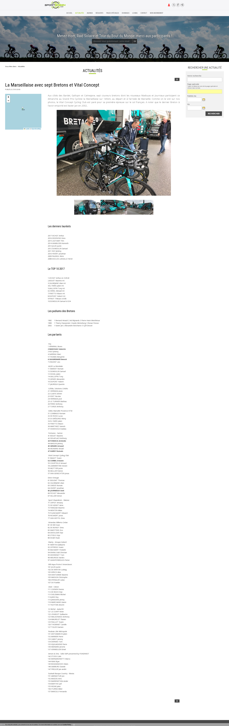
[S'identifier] (169, 5)
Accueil (69, 13)
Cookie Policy (66, 724)
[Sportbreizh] (50, 13)
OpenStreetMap (36, 129)
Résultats (99, 13)
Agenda (90, 13)
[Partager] (182, 5)
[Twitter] (174, 5)
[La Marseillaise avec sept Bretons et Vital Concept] (114, 153)
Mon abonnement (156, 13)
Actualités (79, 13)
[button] (23, 109)
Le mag (135, 13)
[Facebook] (178, 5)
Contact (144, 13)
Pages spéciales (112, 13)
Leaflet (27, 129)
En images (125, 13)
